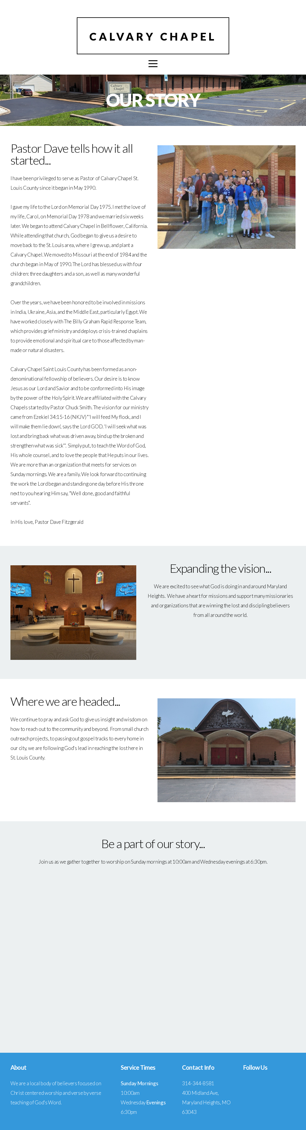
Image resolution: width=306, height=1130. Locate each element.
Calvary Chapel (153, 36)
